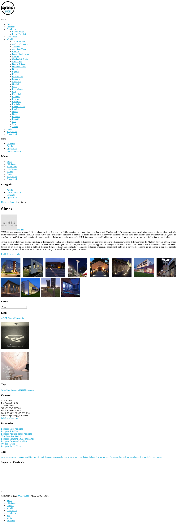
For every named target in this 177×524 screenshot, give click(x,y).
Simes (14, 124)
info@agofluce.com (9, 418)
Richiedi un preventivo (11, 254)
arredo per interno (7, 457)
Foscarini (16, 79)
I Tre (14, 91)
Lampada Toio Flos (9, 431)
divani (68, 457)
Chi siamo (11, 27)
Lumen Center (18, 106)
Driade (15, 69)
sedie (14, 457)
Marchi (10, 39)
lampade (41, 457)
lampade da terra (126, 457)
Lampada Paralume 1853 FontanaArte (17, 439)
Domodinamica (19, 66)
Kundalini (16, 94)
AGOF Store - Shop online (13, 318)
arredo (72, 457)
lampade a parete (141, 457)
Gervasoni (16, 81)
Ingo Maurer (17, 89)
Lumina (15, 109)
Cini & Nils (17, 61)
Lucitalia (16, 104)
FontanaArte (17, 76)
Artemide (16, 46)
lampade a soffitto (24, 457)
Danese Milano (18, 64)
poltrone (116, 457)
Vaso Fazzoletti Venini (11, 436)
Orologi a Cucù (8, 444)
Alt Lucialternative (20, 44)
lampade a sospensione (55, 457)
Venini (15, 126)
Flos (14, 74)
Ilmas (14, 86)
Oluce (14, 114)
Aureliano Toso (19, 49)
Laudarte (16, 96)
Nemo (15, 111)
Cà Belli (15, 56)
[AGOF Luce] (28, 17)
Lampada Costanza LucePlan (14, 441)
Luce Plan (16, 101)
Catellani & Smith (20, 59)
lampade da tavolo (83, 457)
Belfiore (15, 51)
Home (9, 24)
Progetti (15, 119)
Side (14, 121)
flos (111, 457)
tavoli (107, 457)
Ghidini (15, 84)
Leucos (15, 99)
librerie (35, 457)
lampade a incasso (98, 457)
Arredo (10, 146)
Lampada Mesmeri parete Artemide (16, 434)
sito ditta (20, 230)
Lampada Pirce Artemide (12, 429)
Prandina (16, 116)
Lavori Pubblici (19, 34)
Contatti (10, 129)
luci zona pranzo (155, 457)
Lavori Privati (18, 32)
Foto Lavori (12, 29)
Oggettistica (12, 148)
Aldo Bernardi (18, 41)
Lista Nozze (12, 36)
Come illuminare (14, 151)
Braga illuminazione (21, 54)
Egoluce (15, 71)
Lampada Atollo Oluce (11, 446)
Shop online (12, 131)
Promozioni (12, 134)
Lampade (11, 143)
